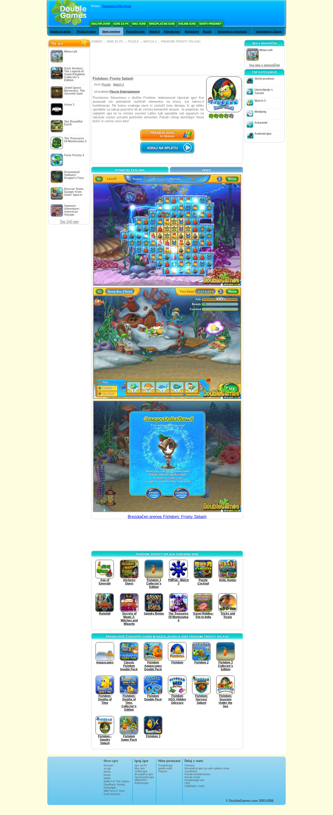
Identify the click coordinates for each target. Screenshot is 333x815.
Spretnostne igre (144, 777)
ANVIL (107, 771)
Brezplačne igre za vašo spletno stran (207, 768)
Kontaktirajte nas (194, 780)
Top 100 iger (69, 222)
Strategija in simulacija (232, 31)
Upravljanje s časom (269, 31)
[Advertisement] (167, 59)
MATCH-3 (150, 41)
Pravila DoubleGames (197, 774)
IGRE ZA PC (115, 41)
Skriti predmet (210, 23)
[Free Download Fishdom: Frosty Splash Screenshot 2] (167, 343)
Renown (108, 765)
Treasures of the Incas (116, 6)
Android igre (263, 133)
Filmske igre (172, 31)
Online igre (187, 23)
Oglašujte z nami (194, 785)
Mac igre (139, 23)
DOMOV (96, 41)
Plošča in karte (86, 31)
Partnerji (189, 765)
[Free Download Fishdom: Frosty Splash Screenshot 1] (167, 230)
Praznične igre (135, 31)
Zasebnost (191, 771)
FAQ (187, 783)
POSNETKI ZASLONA (130, 170)
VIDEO (206, 170)
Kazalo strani (192, 777)
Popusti (162, 771)
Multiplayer (101, 23)
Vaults (107, 778)
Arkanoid (261, 122)
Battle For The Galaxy (117, 781)
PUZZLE (133, 41)
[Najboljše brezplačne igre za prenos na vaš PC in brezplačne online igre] (69, 13)
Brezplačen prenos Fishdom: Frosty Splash (167, 516)
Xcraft (107, 768)
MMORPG (141, 780)
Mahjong (260, 111)
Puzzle (207, 31)
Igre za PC (121, 23)
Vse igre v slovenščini (264, 65)
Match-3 (154, 31)
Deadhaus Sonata (114, 784)
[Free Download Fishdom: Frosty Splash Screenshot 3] (167, 456)
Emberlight (110, 787)
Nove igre (111, 761)
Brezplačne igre (162, 23)
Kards (107, 774)
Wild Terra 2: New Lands (114, 792)
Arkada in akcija (60, 31)
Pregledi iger (165, 765)
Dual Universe (112, 794)
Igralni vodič (165, 768)
